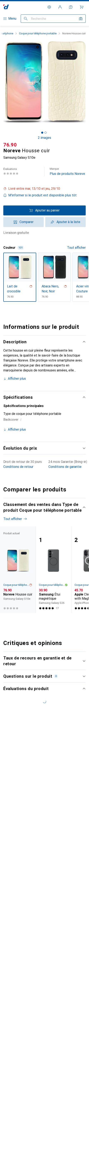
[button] (44, 188)
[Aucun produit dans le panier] (81, 7)
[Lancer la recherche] (26, 19)
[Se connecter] (60, 7)
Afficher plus (17, 379)
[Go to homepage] (6, 7)
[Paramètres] (49, 7)
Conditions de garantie (65, 467)
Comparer (26, 222)
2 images (44, 138)
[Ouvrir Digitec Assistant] (70, 7)
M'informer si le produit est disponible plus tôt (42, 195)
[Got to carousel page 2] (45, 133)
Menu (12, 18)
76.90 (10, 145)
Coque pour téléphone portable (38, 33)
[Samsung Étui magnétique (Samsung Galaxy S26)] (53, 569)
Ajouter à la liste (68, 222)
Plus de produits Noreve (67, 171)
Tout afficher (76, 248)
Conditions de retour (18, 467)
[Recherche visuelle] (81, 18)
